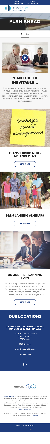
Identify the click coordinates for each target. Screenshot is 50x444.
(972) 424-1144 (17, 3)
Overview (25, 34)
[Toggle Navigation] (33, 33)
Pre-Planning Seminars (25, 215)
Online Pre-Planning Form (25, 276)
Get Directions (25, 354)
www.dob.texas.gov (25, 409)
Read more (28, 164)
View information (8, 396)
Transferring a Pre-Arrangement (25, 154)
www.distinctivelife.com (25, 349)
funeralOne (34, 415)
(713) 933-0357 (32, 3)
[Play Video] (25, 57)
